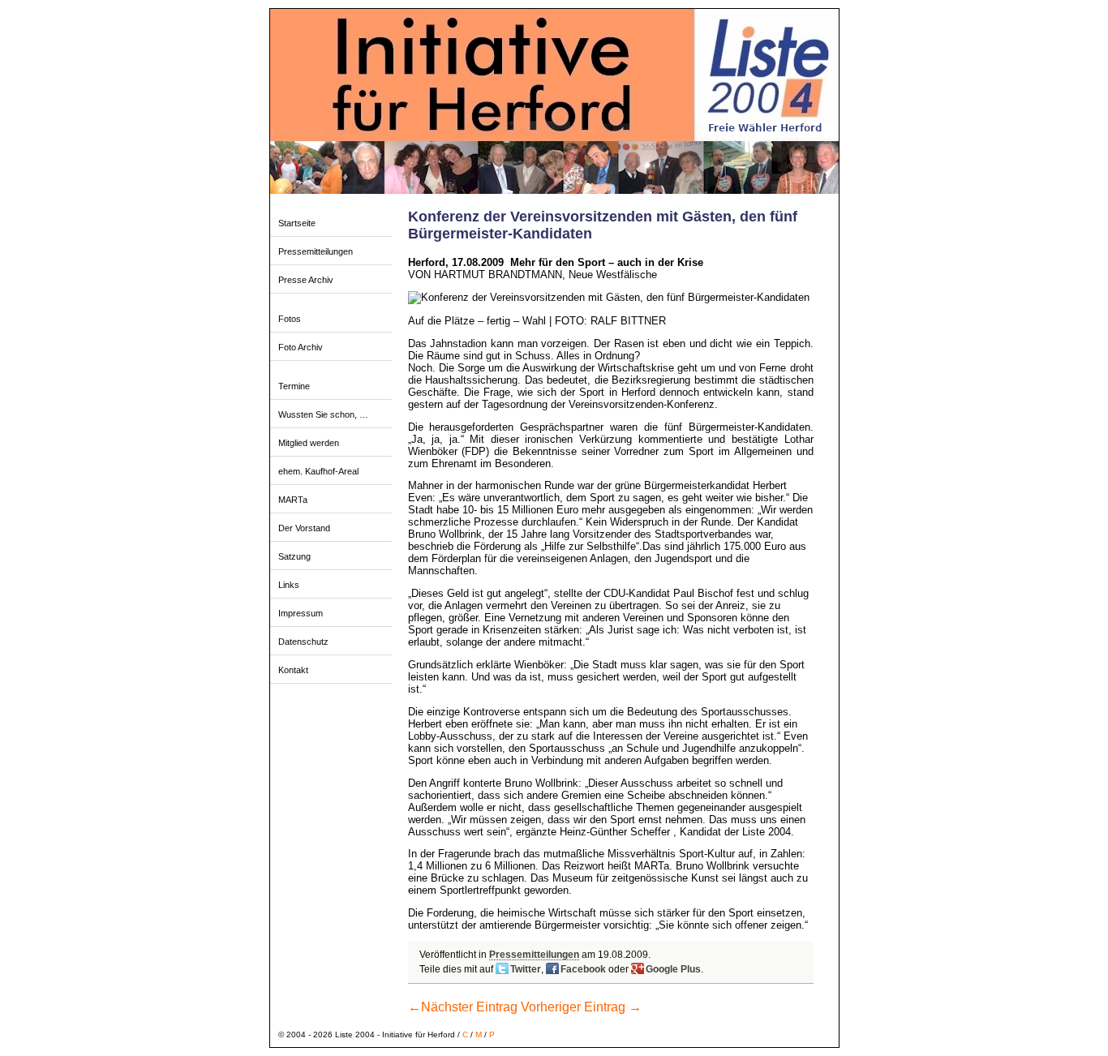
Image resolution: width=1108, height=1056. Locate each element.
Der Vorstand (304, 528)
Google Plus (673, 969)
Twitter (525, 969)
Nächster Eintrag (462, 1007)
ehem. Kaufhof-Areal (318, 471)
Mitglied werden (308, 443)
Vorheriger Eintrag (581, 1007)
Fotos (289, 319)
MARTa (292, 499)
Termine (294, 386)
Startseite (297, 223)
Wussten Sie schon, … (323, 414)
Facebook (583, 969)
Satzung (294, 556)
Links (288, 585)
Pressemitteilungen (315, 251)
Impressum (300, 613)
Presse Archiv (305, 280)
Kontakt (293, 670)
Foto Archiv (300, 347)
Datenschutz (303, 641)
